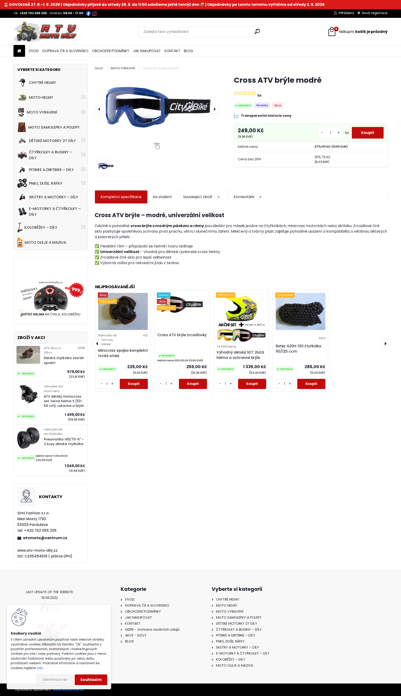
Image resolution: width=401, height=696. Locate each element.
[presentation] (99, 109)
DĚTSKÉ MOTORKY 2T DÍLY (52, 140)
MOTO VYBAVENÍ (42, 112)
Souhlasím (91, 679)
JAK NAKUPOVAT (147, 50)
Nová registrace (375, 13)
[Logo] (45, 31)
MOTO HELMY (41, 97)
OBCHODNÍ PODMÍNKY (110, 50)
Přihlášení (346, 13)
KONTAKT (172, 50)
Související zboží (201, 196)
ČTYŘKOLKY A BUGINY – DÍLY (50, 155)
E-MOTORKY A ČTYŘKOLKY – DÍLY (55, 211)
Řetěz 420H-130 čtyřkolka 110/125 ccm (298, 349)
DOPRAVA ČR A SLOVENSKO (65, 50)
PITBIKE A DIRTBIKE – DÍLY (51, 169)
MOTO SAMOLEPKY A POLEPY (54, 127)
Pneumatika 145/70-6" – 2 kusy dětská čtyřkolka (64, 441)
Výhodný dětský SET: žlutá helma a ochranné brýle (240, 355)
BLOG (188, 50)
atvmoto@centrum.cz (45, 538)
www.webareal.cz (68, 689)
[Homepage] (19, 51)
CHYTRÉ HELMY (42, 82)
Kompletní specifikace (121, 196)
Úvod (99, 68)
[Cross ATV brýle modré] (157, 109)
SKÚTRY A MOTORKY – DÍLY (53, 197)
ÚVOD (34, 50)
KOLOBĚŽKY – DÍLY (40, 227)
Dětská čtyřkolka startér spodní (64, 360)
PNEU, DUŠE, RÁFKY (45, 183)
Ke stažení (162, 196)
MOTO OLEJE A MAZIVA (45, 242)
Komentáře (247, 196)
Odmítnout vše (54, 679)
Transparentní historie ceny (266, 115)
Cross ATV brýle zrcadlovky (182, 334)
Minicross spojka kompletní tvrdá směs (123, 353)
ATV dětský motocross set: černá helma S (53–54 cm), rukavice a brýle (64, 401)
